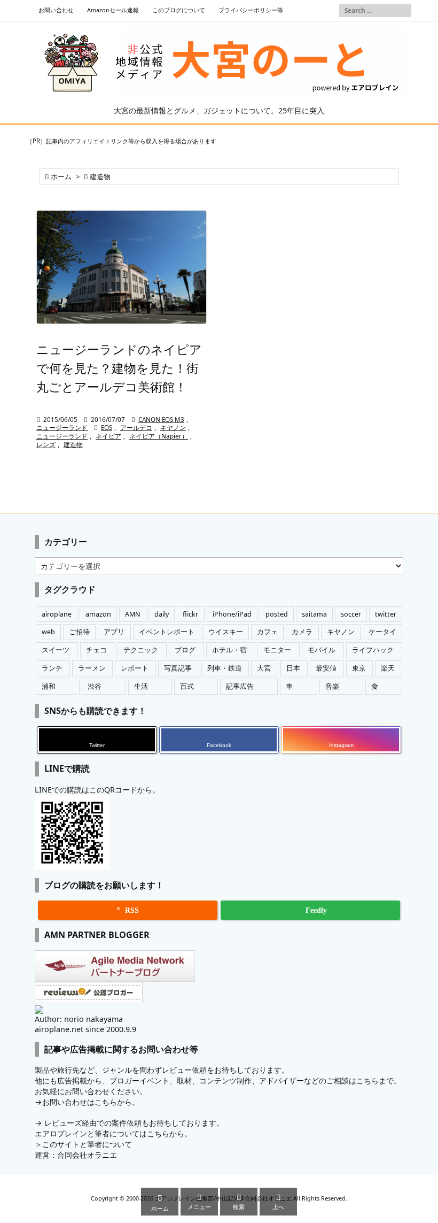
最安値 (326, 668)
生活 (141, 686)
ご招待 (79, 631)
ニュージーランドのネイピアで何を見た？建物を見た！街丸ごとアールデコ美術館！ (119, 368)
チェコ (96, 650)
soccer (351, 614)
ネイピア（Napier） (158, 436)
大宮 (264, 668)
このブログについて (178, 10)
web (48, 631)
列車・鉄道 (224, 668)
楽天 (388, 668)
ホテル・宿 (229, 650)
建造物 (73, 445)
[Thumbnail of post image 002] (121, 267)
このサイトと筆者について (87, 1144)
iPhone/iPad (232, 614)
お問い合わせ (56, 10)
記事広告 (240, 686)
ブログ (185, 650)
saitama (314, 614)
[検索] (403, 10)
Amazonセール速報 (113, 10)
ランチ (52, 668)
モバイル (321, 650)
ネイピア (108, 436)
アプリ (114, 631)
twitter (385, 614)
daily (161, 614)
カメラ (302, 631)
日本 (293, 668)
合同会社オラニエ (87, 1155)
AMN (132, 614)
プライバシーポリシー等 (250, 10)
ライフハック (373, 650)
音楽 (332, 686)
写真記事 (178, 668)
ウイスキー (225, 631)
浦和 (49, 686)
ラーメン (92, 668)
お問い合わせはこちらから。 (90, 1102)
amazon (98, 614)
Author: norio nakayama (79, 1019)
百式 (187, 686)
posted (276, 614)
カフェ (267, 631)
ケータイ (382, 631)
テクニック (140, 650)
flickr (190, 614)
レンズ (46, 445)
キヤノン (173, 428)
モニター (277, 650)
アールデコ (136, 428)
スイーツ (55, 650)
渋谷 (94, 686)
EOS (106, 428)
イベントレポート (166, 631)
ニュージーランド (62, 428)
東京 (359, 668)
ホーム (61, 176)
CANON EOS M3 (161, 420)
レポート (134, 668)
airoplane (57, 614)
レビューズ (63, 1123)
